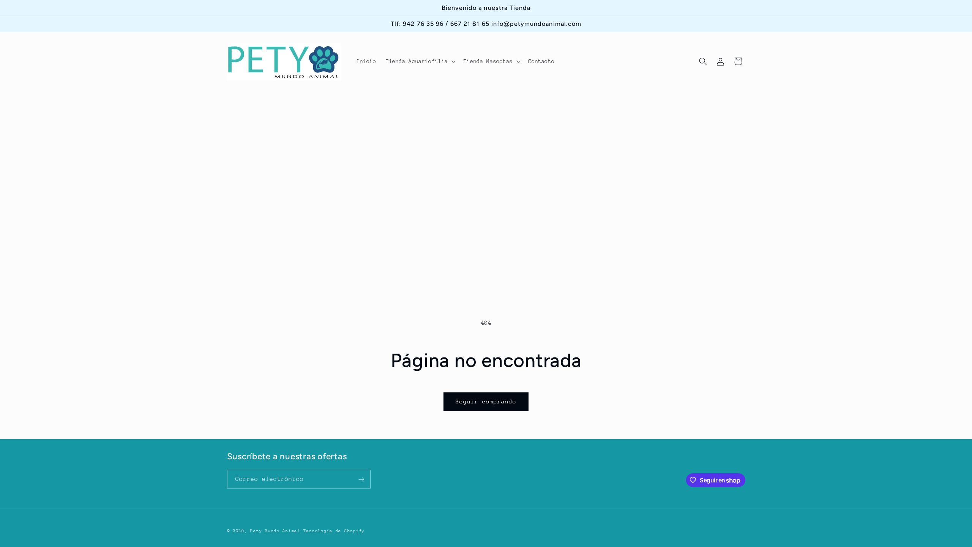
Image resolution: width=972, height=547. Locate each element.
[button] (420, 61)
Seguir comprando (486, 401)
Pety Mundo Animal (275, 530)
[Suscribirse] (361, 479)
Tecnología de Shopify (334, 530)
